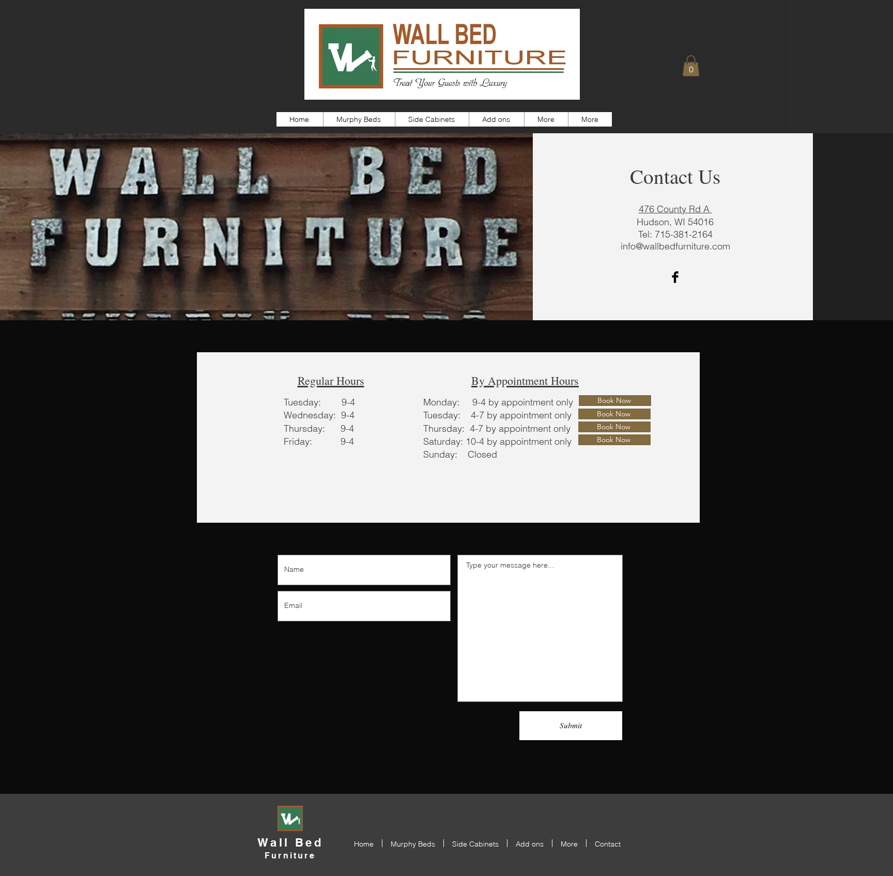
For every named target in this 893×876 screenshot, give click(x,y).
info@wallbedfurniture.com (675, 246)
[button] (691, 65)
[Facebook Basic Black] (675, 277)
